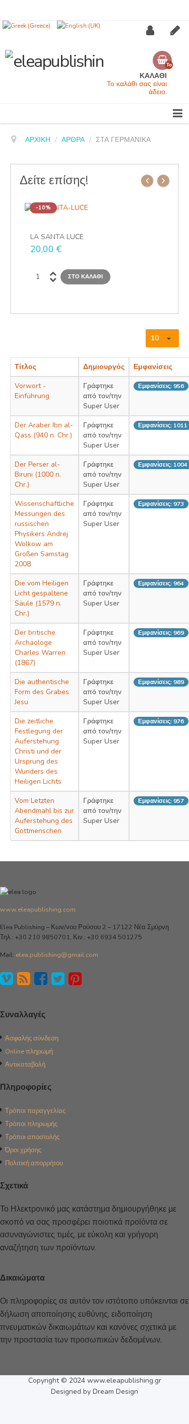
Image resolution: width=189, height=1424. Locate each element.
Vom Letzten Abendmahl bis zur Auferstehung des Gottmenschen (44, 816)
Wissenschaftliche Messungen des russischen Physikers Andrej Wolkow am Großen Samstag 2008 (44, 534)
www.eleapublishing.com (38, 909)
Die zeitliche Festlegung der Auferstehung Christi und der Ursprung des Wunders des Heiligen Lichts (39, 751)
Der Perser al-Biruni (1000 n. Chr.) (38, 474)
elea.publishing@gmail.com (57, 954)
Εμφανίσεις (153, 366)
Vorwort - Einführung (32, 391)
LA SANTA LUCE (57, 237)
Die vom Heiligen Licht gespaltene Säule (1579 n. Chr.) (42, 598)
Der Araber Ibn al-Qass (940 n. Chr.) (44, 430)
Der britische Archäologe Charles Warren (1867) (40, 647)
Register (177, 30)
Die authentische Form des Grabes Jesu (42, 692)
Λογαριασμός (153, 30)
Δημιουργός (103, 366)
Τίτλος (25, 366)
